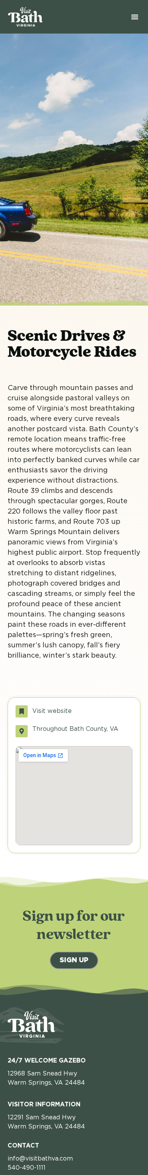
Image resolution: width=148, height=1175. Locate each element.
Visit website (52, 711)
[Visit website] (22, 711)
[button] (134, 16)
